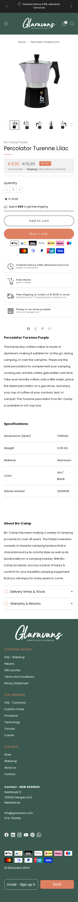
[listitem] (39, 6)
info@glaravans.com (18, 813)
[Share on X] (35, 328)
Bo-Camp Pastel (15, 142)
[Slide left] (7, 125)
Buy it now (39, 234)
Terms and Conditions (19, 677)
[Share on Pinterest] (43, 328)
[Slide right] (71, 125)
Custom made (14, 709)
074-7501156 (12, 818)
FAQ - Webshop (14, 657)
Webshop (10, 761)
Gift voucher (12, 670)
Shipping (32, 169)
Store (7, 754)
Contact (9, 774)
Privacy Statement (16, 683)
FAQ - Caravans (15, 702)
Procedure (11, 715)
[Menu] (6, 24)
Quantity (10, 183)
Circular (9, 729)
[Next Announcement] (71, 6)
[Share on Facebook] (28, 328)
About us (10, 767)
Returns (9, 664)
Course (9, 735)
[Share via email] (49, 328)
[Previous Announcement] (6, 6)
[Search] (72, 23)
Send (57, 884)
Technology (12, 722)
